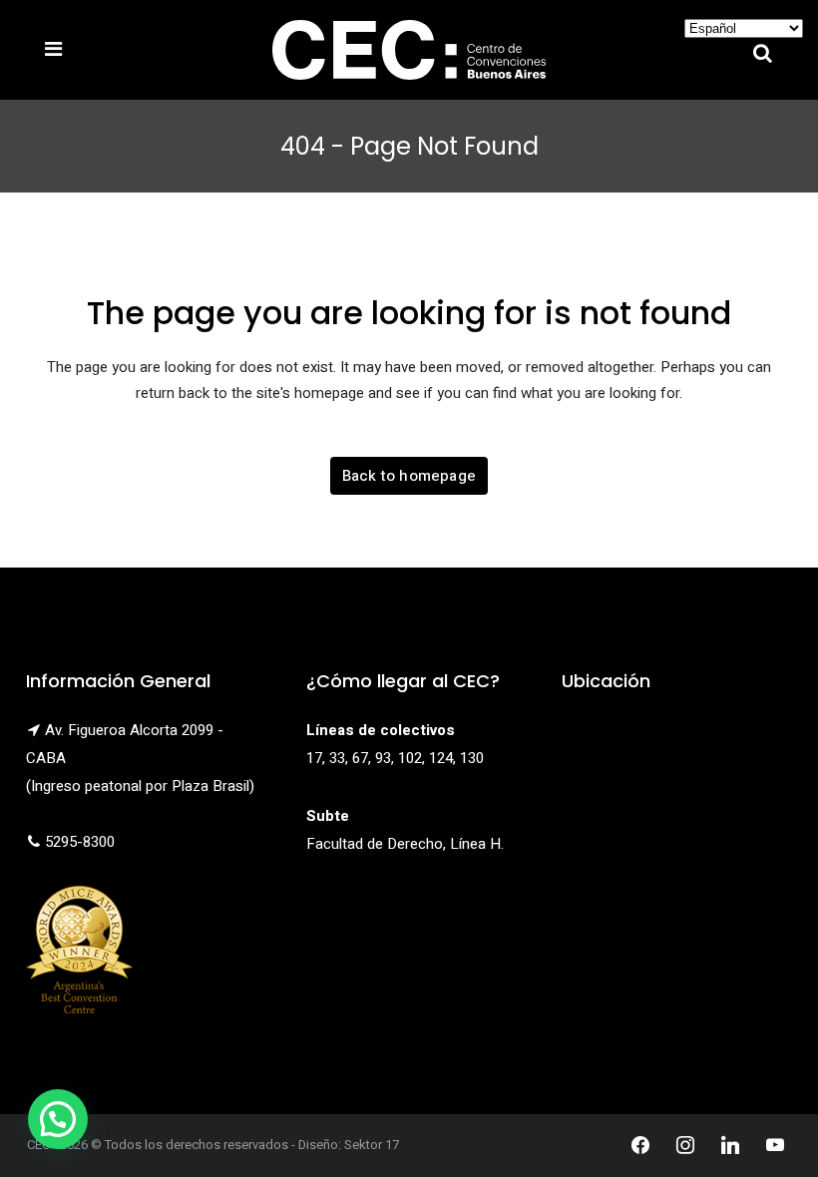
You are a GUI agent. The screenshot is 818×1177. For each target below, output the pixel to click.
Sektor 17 (371, 1144)
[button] (58, 1119)
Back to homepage (409, 476)
